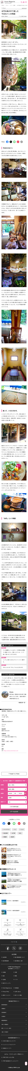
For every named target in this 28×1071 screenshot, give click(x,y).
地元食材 (6, 833)
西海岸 (5, 837)
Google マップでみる (14, 773)
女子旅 (13, 833)
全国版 (4, 972)
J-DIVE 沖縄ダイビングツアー (9, 1041)
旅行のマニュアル (7, 983)
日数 (2, 797)
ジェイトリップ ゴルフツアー (9, 1044)
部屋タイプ (3, 801)
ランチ (22, 829)
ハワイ (16, 979)
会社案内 (5, 957)
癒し (20, 833)
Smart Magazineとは (7, 988)
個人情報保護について (20, 957)
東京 (4, 975)
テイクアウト (7, 829)
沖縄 (16, 972)
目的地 (2, 789)
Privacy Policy (6, 991)
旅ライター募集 (18, 995)
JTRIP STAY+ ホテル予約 (8, 1057)
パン (15, 829)
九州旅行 (3, 1016)
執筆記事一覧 (22, 702)
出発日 (2, 793)
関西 (16, 975)
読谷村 (12, 837)
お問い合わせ (18, 991)
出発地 (2, 784)
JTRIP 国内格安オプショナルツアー (10, 1061)
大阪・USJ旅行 (4, 1032)
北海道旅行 (3, 1012)
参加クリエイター (7, 995)
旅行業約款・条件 (19, 960)
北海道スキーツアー (7, 1048)
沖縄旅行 (3, 1008)
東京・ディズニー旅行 (6, 1028)
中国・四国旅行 (4, 1024)
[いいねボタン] (26, 1063)
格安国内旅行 (4, 1004)
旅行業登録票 (6, 960)
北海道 (4, 979)
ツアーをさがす (14, 811)
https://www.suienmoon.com (11, 750)
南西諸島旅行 (4, 1020)
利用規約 (17, 988)
